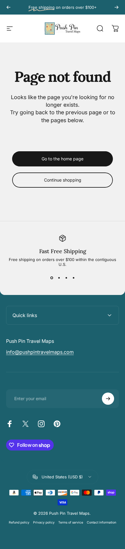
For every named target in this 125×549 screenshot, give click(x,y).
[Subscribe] (108, 399)
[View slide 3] (66, 277)
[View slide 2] (58, 277)
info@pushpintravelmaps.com (40, 352)
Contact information (101, 522)
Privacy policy (44, 522)
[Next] (116, 7)
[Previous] (8, 7)
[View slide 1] (51, 277)
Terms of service (70, 522)
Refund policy (19, 522)
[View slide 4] (73, 277)
